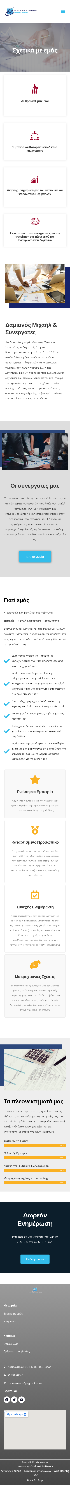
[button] (62, 11)
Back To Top (35, 1480)
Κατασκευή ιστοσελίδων (37, 1471)
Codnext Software (42, 1466)
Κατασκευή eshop (11, 1471)
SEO (35, 1475)
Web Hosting (61, 1471)
